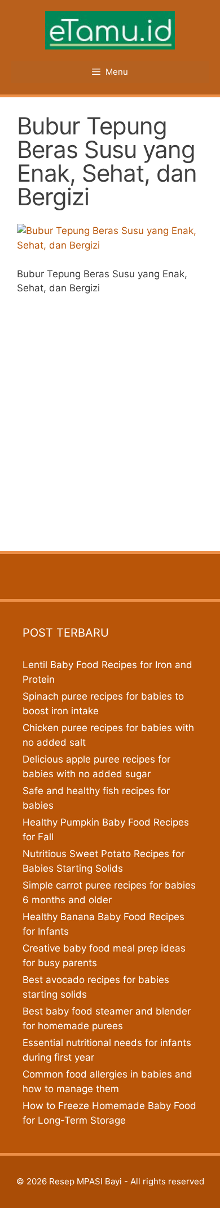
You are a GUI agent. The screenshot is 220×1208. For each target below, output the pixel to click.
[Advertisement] (110, 419)
